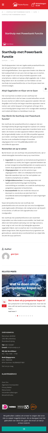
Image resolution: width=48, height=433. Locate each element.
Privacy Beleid (6, 387)
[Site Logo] (20, 4)
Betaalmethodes (7, 395)
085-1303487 (9, 345)
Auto (12, 60)
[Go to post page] (24, 285)
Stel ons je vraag (7, 366)
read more (12, 311)
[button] (4, 5)
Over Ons (5, 382)
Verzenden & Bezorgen (10, 392)
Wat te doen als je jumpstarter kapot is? (26, 300)
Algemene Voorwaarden (10, 385)
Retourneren (6, 390)
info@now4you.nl (13, 347)
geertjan (4, 60)
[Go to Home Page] (2, 12)
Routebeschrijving (8, 341)
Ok (24, 429)
